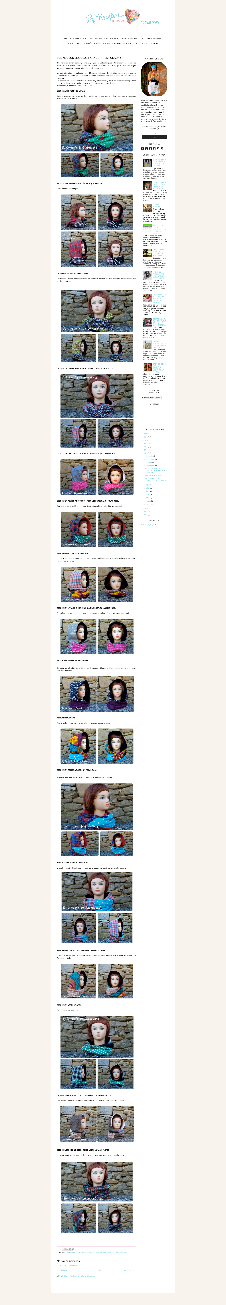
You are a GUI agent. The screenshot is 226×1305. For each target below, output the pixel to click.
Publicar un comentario (69, 1265)
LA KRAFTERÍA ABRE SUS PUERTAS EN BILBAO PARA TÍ (159, 252)
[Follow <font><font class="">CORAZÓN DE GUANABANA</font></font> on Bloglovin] (151, 398)
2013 (146, 508)
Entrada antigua (129, 1270)
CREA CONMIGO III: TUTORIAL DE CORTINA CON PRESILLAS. (159, 163)
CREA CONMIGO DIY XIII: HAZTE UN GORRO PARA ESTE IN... (155, 470)
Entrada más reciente (66, 1270)
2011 (146, 515)
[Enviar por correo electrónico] (63, 1249)
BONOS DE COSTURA (131, 43)
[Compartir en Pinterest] (72, 1249)
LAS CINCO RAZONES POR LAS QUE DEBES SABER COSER (159, 275)
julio (148, 488)
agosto (148, 485)
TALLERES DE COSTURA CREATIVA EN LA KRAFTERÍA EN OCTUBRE (159, 229)
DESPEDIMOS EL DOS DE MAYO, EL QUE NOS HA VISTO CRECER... (160, 322)
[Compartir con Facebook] (70, 1249)
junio (148, 491)
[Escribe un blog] (66, 1249)
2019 (146, 437)
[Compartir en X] (68, 1249)
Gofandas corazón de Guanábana (115, 1252)
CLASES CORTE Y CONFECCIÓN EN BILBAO (84, 43)
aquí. (92, 85)
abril (148, 498)
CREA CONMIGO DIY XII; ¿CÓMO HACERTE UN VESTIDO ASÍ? (159, 185)
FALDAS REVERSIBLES (153, 475)
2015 (146, 450)
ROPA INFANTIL (76, 39)
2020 (146, 434)
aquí (156, 119)
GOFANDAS (87, 39)
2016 (146, 447)
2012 (146, 511)
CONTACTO (153, 43)
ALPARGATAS (133, 39)
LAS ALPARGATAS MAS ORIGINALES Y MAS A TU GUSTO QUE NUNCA (160, 298)
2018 (146, 440)
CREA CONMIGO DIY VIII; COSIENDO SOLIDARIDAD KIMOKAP (159, 368)
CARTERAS (114, 39)
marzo (148, 501)
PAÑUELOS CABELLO (155, 39)
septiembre (150, 465)
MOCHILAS (98, 39)
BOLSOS (123, 39)
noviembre (150, 459)
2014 (146, 453)
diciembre (150, 456)
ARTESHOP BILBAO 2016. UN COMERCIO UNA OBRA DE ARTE (159, 344)
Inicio (99, 1270)
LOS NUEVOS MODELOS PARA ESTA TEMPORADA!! (156, 480)
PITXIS (106, 39)
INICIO (65, 39)
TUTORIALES (108, 43)
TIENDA (144, 43)
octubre (149, 462)
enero (148, 504)
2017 (146, 443)
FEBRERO (117, 43)
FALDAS (142, 39)
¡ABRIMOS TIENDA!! (157, 206)
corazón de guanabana (95, 1252)
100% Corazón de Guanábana (75, 1252)
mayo (148, 494)
